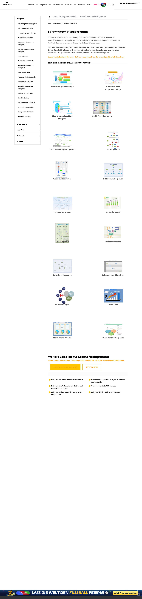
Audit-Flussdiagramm (102, 116)
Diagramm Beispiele (26, 112)
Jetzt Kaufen (92, 367)
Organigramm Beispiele (27, 33)
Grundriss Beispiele (25, 38)
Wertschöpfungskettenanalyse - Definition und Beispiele (108, 381)
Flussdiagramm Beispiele (27, 24)
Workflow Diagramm (62, 179)
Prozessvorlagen (62, 304)
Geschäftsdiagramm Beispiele (65, 17)
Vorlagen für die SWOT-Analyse (103, 386)
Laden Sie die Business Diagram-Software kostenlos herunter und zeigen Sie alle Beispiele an (86, 57)
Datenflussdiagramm (62, 275)
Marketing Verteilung (62, 338)
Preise (89, 5)
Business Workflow (113, 242)
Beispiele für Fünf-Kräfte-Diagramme (105, 392)
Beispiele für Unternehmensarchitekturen (67, 380)
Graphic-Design (24, 116)
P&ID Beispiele (23, 98)
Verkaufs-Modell (113, 212)
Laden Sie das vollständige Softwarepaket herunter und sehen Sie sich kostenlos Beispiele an (86, 360)
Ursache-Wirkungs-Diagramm (62, 149)
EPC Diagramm (113, 149)
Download (81, 5)
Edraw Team (57, 23)
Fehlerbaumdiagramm (113, 179)
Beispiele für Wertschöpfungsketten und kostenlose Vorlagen (67, 387)
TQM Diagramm (62, 242)
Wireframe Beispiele (26, 61)
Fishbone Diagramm (62, 212)
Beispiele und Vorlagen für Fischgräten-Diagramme (66, 393)
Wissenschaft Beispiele (27, 77)
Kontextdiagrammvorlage (62, 86)
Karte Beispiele (24, 72)
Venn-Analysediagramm (113, 338)
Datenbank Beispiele (26, 107)
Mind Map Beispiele (25, 28)
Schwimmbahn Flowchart (113, 275)
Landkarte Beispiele (25, 82)
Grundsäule (113, 304)
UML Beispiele (23, 56)
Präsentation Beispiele (26, 102)
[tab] (27, 18)
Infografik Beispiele (25, 93)
